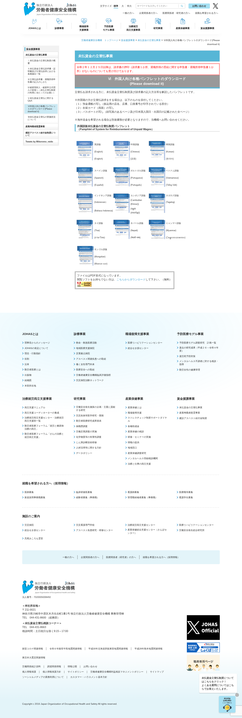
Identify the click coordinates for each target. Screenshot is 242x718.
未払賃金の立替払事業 (149, 40)
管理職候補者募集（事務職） (143, 497)
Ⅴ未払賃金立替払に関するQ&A (40, 99)
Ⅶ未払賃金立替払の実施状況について (41, 118)
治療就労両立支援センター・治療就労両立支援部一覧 (44, 419)
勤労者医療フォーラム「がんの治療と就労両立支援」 (44, 435)
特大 (129, 6)
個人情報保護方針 (52, 671)
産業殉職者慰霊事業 (35, 126)
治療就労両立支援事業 (133, 28)
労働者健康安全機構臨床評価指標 (93, 375)
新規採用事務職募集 (35, 497)
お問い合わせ (199, 6)
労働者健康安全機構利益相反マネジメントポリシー (116, 671)
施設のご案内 (31, 516)
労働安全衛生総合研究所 (191, 530)
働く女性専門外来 (85, 364)
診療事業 (59, 28)
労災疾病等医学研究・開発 (90, 415)
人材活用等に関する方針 (88, 447)
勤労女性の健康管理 (189, 369)
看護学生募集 (186, 497)
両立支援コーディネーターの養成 (42, 412)
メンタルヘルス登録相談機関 (143, 458)
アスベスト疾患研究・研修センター (94, 530)
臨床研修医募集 (84, 492)
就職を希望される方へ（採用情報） (46, 483)
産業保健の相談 (136, 431)
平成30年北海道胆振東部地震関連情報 (108, 648)
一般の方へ (128, 13)
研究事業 (158, 28)
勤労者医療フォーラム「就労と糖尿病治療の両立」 (44, 427)
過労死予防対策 (187, 356)
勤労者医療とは (33, 369)
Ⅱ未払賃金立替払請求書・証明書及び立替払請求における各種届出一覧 (41, 71)
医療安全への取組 (85, 369)
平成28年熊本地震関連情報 (148, 648)
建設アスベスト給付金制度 (193, 418)
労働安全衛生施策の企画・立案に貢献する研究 (95, 409)
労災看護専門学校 (85, 525)
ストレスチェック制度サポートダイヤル (147, 419)
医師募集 (29, 492)
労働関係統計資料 (31, 666)
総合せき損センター (138, 348)
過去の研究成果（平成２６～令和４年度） (198, 349)
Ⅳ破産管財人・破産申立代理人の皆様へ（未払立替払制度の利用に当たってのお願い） (41, 90)
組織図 (28, 380)
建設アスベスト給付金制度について (40, 134)
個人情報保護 (29, 671)
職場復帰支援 (135, 412)
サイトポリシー (76, 671)
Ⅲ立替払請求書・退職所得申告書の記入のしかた (41, 80)
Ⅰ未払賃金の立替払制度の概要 (41, 61)
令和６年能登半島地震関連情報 (66, 648)
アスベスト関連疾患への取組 (91, 359)
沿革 (27, 364)
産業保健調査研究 (137, 453)
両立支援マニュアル (35, 407)
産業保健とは (135, 407)
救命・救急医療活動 (86, 342)
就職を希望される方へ (206, 13)
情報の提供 (133, 442)
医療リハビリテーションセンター (145, 342)
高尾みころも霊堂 (34, 538)
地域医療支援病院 (85, 348)
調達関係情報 (54, 666)
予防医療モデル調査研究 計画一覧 (197, 342)
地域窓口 (132, 447)
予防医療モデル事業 (108, 28)
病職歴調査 (82, 426)
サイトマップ (157, 671)
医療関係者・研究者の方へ (176, 13)
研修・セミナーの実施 (139, 437)
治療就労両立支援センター (141, 525)
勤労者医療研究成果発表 (88, 420)
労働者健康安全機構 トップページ (99, 40)
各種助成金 (133, 426)
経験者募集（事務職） (87, 497)
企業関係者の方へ (148, 13)
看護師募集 (133, 492)
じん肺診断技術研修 (86, 442)
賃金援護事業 (207, 28)
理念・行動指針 (33, 353)
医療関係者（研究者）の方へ (121, 557)
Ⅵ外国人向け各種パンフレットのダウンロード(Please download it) (41, 109)
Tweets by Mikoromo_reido (39, 141)
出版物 (28, 375)
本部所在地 (30, 385)
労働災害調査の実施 (86, 431)
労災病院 (29, 525)
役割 (27, 359)
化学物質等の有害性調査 (88, 437)
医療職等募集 (186, 492)
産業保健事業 (183, 28)
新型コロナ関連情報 (32, 648)
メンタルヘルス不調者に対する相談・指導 (198, 363)
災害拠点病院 (83, 353)
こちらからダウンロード (131, 279)
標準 (116, 6)
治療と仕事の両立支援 (139, 463)
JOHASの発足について (36, 348)
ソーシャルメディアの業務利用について (43, 677)
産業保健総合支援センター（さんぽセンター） (147, 531)
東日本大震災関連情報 (33, 657)
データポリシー (84, 453)
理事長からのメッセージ (37, 342)
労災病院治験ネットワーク (90, 380)
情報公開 (72, 666)
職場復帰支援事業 (84, 28)
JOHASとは (34, 28)
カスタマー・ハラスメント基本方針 (88, 677)
